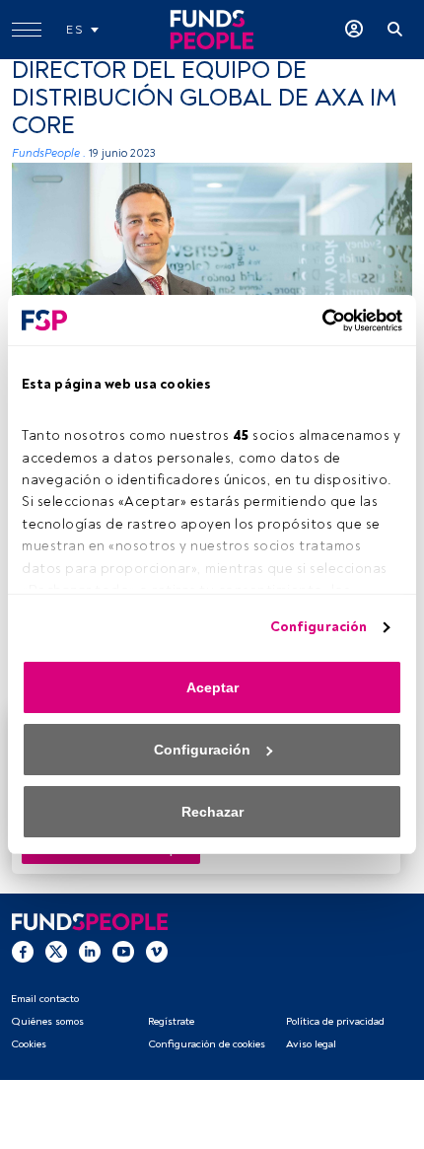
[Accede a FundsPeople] (354, 29)
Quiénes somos (47, 1021)
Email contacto (45, 998)
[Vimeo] (157, 951)
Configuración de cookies (206, 1044)
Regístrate (171, 1021)
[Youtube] (123, 951)
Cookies (28, 1044)
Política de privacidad (335, 1021)
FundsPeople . (49, 153)
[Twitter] (56, 951)
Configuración (318, 626)
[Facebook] (23, 951)
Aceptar (212, 687)
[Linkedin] (90, 951)
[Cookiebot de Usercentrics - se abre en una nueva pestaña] (316, 320)
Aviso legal (311, 1044)
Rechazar (212, 812)
